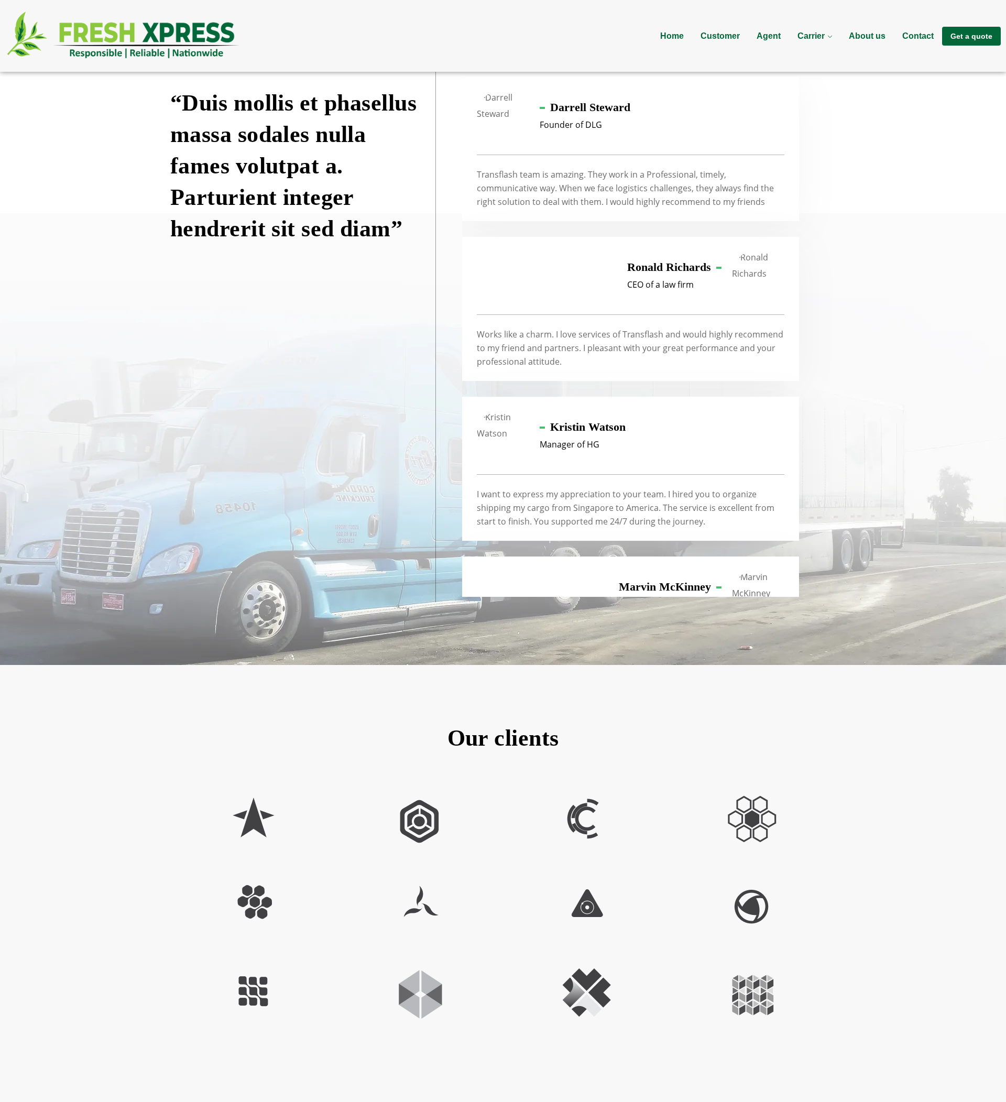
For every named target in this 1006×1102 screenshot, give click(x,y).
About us (867, 35)
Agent (769, 35)
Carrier (811, 35)
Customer (720, 35)
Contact (918, 35)
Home (672, 35)
